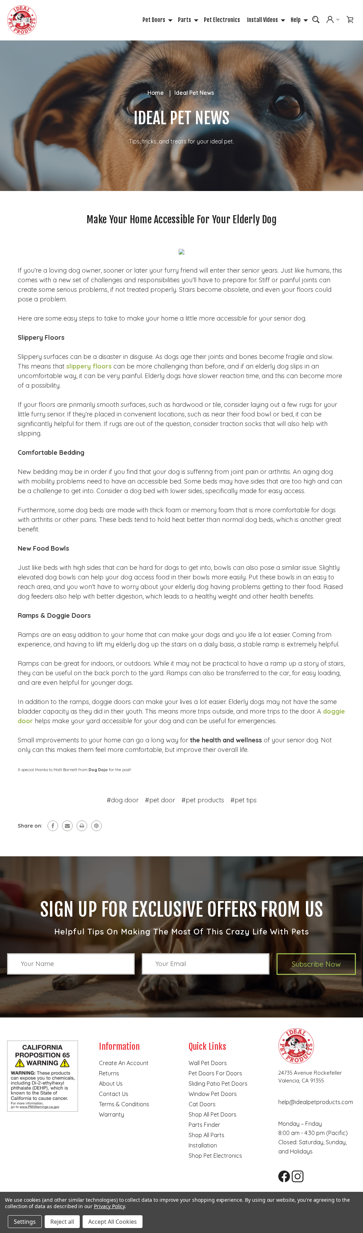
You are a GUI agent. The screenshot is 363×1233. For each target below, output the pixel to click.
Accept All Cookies (112, 1222)
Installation (203, 1145)
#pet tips (243, 800)
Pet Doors (154, 19)
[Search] (315, 19)
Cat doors (202, 1104)
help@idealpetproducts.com (315, 1102)
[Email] (67, 825)
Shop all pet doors (212, 1114)
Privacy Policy (109, 1206)
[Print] (82, 825)
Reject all (62, 1222)
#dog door (123, 800)
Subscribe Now (316, 964)
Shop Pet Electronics (215, 1155)
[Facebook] (53, 825)
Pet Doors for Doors (215, 1073)
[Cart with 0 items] (349, 19)
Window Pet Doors (213, 1093)
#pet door (160, 800)
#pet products (203, 800)
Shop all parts (206, 1135)
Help (296, 19)
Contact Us (113, 1093)
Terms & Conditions (124, 1104)
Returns (109, 1073)
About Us (111, 1083)
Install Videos (262, 19)
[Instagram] (295, 1174)
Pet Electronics (222, 19)
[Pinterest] (96, 825)
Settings (25, 1222)
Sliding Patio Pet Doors (218, 1083)
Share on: (30, 825)
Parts (184, 19)
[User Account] (332, 20)
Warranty (111, 1114)
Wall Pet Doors (208, 1062)
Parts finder (204, 1124)
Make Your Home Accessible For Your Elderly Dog (181, 219)
